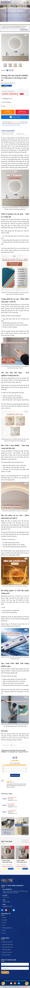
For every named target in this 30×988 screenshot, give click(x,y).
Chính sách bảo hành (7, 941)
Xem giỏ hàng (24, 29)
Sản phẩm (4, 920)
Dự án (3, 925)
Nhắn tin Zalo (17, 117)
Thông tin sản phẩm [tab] (7, 130)
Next (21, 65)
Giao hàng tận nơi (8, 112)
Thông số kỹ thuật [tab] (7, 134)
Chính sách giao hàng (7, 944)
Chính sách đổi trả (6, 949)
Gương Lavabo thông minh (13, 14)
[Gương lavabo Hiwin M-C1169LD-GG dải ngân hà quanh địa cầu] (7, 852)
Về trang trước (6, 745)
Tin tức (4, 930)
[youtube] (6, 910)
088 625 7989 (23, 986)
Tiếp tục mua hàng (22, 112)
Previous (3, 65)
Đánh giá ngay (15, 775)
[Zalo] (14, 910)
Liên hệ (4, 933)
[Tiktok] (10, 910)
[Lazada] (15, 983)
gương (9, 148)
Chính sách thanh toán (7, 947)
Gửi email (14, 745)
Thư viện (4, 922)
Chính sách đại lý (6, 954)
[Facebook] (2, 910)
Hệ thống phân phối (7, 927)
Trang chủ (3, 14)
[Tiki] (19, 983)
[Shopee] (11, 983)
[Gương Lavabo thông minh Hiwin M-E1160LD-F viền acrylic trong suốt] (22, 852)
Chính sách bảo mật (7, 952)
